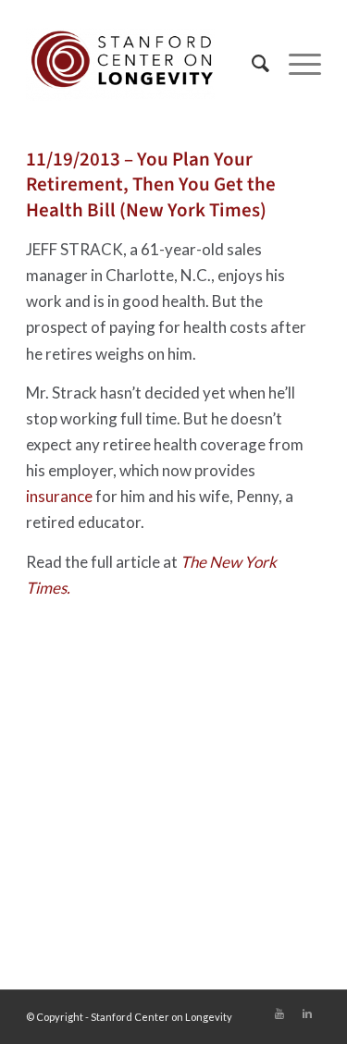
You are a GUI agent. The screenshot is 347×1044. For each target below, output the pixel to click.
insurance (59, 496)
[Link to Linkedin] (307, 1013)
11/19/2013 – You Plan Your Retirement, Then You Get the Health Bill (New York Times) (151, 184)
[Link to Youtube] (279, 1013)
